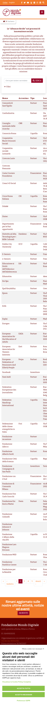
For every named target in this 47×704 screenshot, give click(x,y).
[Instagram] (37, 2)
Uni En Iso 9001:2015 (10, 641)
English (12, 3)
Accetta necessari (23, 695)
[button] (42, 12)
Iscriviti (23, 613)
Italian (5, 3)
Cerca (38, 81)
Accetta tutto (23, 688)
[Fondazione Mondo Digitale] (12, 12)
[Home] (4, 21)
